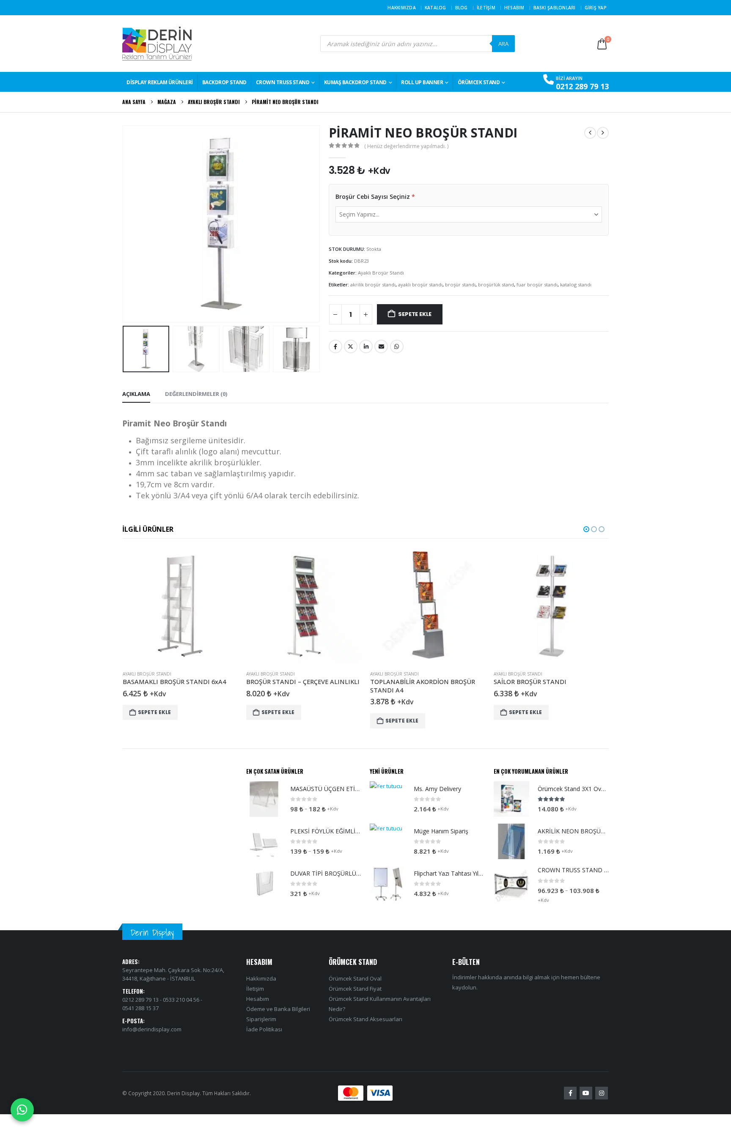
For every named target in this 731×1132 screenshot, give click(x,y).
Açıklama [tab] (136, 394)
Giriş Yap (596, 8)
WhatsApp (397, 346)
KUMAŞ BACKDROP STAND (355, 82)
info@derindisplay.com (151, 1029)
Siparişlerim (261, 1019)
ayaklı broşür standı (420, 284)
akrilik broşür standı (373, 284)
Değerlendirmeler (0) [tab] (196, 394)
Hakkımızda (401, 8)
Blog (461, 8)
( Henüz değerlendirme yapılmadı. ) (406, 146)
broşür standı (460, 284)
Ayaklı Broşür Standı (381, 272)
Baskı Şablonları (554, 8)
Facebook (335, 346)
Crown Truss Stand (283, 82)
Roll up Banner (422, 82)
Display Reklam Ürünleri (159, 82)
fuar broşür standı (537, 284)
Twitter (350, 346)
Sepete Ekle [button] (163, 712)
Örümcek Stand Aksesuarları (365, 1019)
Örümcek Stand (479, 82)
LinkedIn (366, 346)
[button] (124, 223)
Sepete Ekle (414, 314)
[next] (603, 133)
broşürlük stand (496, 284)
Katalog (435, 8)
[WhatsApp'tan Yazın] (22, 1109)
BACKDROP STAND (224, 82)
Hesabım (514, 8)
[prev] (590, 133)
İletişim (486, 8)
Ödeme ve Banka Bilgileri (278, 1009)
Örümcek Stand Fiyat (355, 988)
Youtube (586, 1093)
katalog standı (575, 284)
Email (381, 346)
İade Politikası (264, 1029)
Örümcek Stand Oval (355, 978)
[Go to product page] (189, 606)
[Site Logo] (157, 43)
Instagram (601, 1093)
